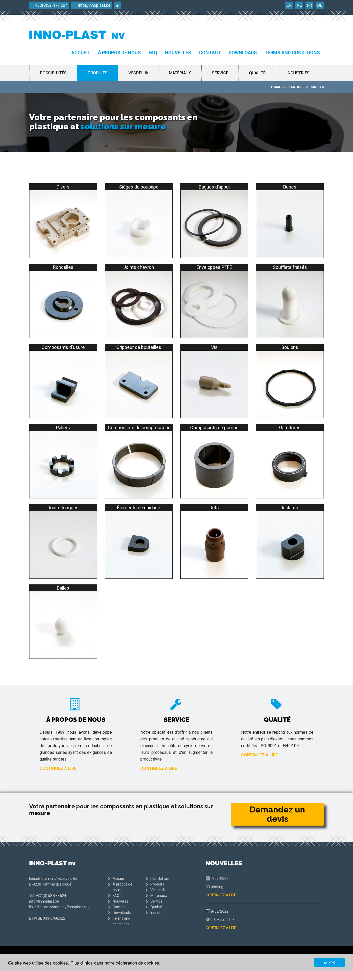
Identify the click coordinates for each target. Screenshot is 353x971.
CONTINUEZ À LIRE (221, 895)
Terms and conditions (292, 52)
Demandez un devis (277, 814)
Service (220, 73)
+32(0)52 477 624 (51, 5)
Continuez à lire (58, 768)
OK (331, 962)
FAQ (153, 52)
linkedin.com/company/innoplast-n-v (59, 907)
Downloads (243, 52)
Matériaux (180, 73)
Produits (98, 73)
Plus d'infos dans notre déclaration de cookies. (115, 962)
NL (299, 5)
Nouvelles (178, 52)
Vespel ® (138, 73)
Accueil (80, 52)
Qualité (257, 73)
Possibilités (53, 73)
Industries (298, 73)
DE (319, 5)
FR (309, 5)
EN (288, 5)
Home (276, 87)
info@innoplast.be (94, 5)
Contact (210, 52)
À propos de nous (119, 52)
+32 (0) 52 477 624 (51, 896)
